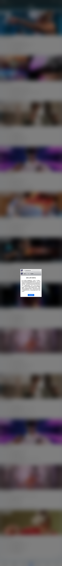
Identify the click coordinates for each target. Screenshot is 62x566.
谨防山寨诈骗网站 (31, 278)
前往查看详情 (31, 295)
